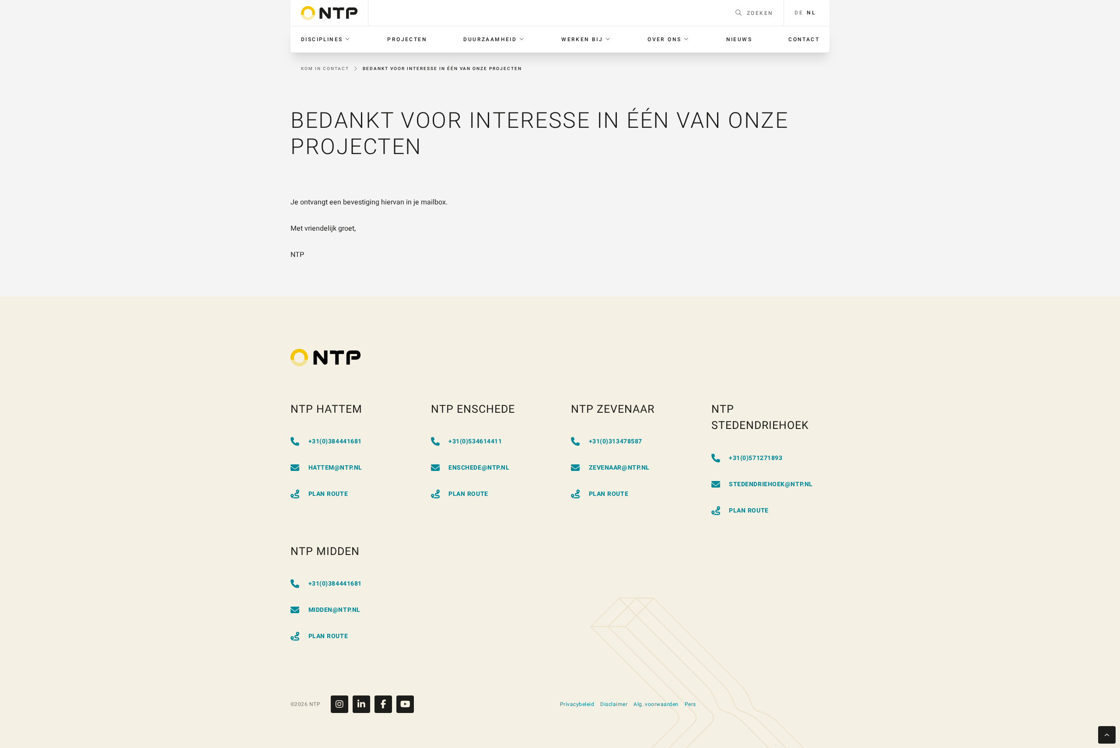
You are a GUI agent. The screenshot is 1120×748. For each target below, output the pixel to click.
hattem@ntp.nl (335, 467)
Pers (690, 704)
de (798, 13)
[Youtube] (405, 704)
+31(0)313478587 (615, 441)
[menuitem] (325, 39)
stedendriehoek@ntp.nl (771, 484)
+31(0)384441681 (335, 441)
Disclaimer (613, 704)
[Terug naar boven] (1107, 735)
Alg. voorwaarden (656, 704)
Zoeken (760, 13)
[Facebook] (385, 704)
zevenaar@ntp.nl (619, 467)
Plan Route (328, 494)
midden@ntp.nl (334, 610)
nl (811, 13)
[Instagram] (342, 704)
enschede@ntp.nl (478, 467)
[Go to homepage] (329, 13)
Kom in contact (325, 69)
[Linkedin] (363, 704)
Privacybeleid (577, 704)
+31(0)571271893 (755, 458)
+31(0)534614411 (475, 441)
